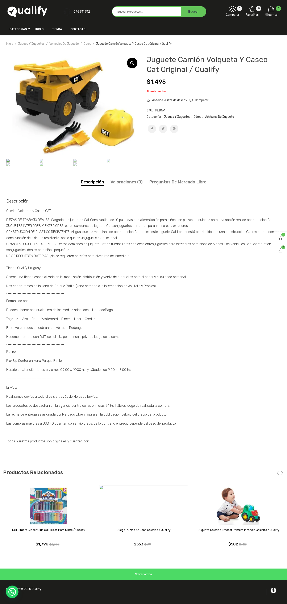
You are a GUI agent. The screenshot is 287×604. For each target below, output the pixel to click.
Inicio (9, 44)
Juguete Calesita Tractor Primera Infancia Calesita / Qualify (238, 530)
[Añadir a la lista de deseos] (91, 491)
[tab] (92, 182)
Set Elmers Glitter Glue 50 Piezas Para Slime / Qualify (48, 530)
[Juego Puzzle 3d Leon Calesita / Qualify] (143, 506)
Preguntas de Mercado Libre (177, 181)
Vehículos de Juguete (64, 44)
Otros (87, 44)
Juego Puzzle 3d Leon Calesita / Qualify (144, 530)
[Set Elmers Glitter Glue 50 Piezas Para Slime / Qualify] (48, 506)
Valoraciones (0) (127, 181)
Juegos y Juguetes (31, 44)
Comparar (201, 100)
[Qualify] (27, 11)
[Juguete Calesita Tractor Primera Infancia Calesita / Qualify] (238, 506)
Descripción (92, 181)
